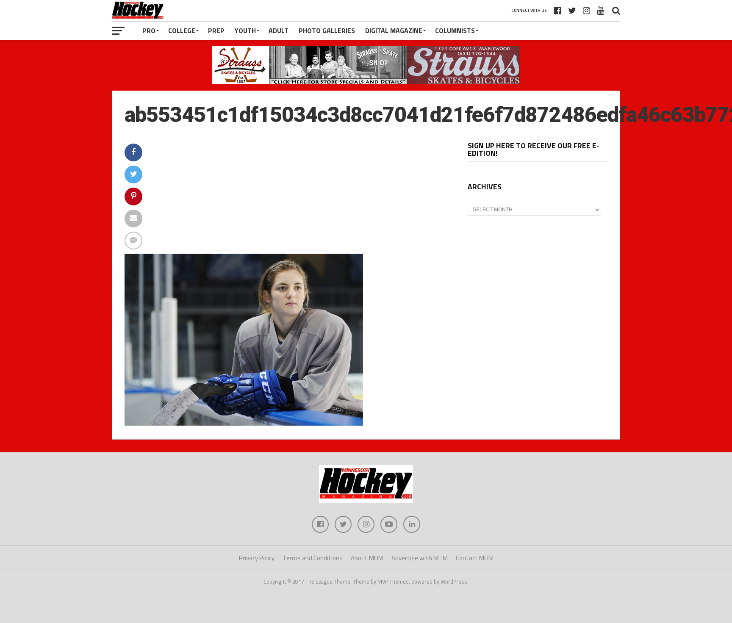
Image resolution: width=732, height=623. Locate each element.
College (181, 30)
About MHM (367, 558)
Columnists (455, 30)
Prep (216, 30)
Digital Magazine (393, 30)
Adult (278, 30)
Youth (245, 30)
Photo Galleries (327, 30)
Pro (148, 30)
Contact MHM (475, 558)
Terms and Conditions (313, 558)
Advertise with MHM (419, 558)
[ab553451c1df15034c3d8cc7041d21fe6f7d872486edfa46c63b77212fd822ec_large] (244, 423)
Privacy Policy (256, 558)
